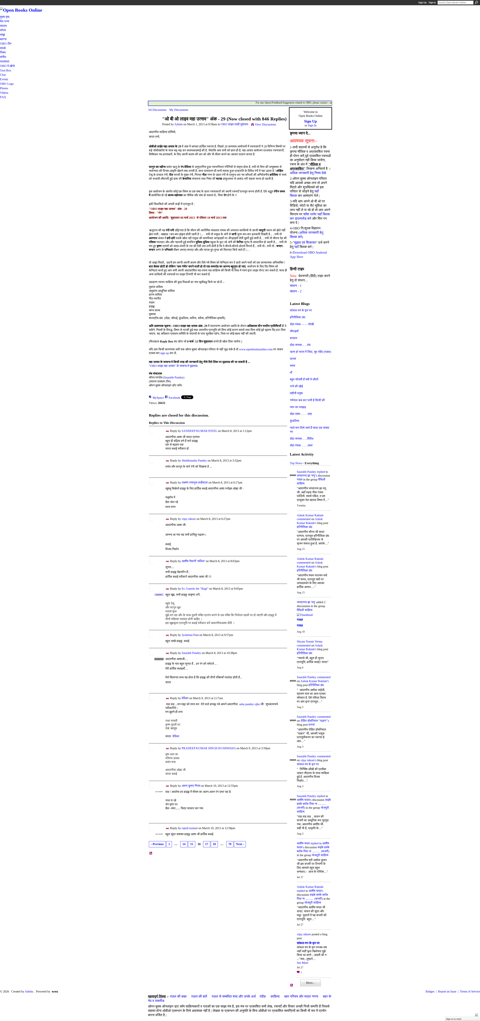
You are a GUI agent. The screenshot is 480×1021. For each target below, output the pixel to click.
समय (292, 365)
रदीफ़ (263, 996)
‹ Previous (157, 844)
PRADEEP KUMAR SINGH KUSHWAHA (209, 748)
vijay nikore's (308, 760)
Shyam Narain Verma (309, 641)
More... (310, 982)
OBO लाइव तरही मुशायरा (234, 124)
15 (191, 844)
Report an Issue (447, 991)
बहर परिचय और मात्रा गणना (301, 996)
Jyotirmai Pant (190, 635)
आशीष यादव (303, 843)
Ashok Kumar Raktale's (314, 681)
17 (206, 844)
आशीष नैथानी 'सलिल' (193, 561)
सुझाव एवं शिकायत (305, 242)
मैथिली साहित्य (304, 610)
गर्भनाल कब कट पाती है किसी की (307, 400)
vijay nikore (189, 518)
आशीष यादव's (304, 799)
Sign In (432, 2)
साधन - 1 (296, 286)
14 (183, 844)
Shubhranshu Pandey (194, 460)
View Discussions (265, 124)
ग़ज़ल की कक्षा (178, 996)
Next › (240, 844)
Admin (178, 124)
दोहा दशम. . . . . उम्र (301, 413)
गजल (299, 479)
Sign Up (422, 2)
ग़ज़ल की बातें (199, 996)
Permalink (167, 431)
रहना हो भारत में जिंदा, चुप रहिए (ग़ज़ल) (310, 351)
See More (302, 962)
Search (476, 2)
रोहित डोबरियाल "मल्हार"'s (315, 720)
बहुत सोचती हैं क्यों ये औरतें (304, 379)
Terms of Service (470, 991)
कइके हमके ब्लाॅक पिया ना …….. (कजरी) (314, 803)
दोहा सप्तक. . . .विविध (301, 438)
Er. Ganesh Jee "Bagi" (195, 588)
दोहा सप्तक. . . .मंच (300, 344)
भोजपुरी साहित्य (320, 855)
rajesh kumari (190, 828)
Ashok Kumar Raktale (310, 515)
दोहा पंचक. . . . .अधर (301, 445)
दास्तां (293, 358)
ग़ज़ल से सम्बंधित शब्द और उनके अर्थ (234, 996)
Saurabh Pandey (173, 377)
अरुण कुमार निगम (191, 785)
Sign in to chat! (453, 1019)
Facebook (174, 397)
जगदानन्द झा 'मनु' (306, 602)
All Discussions (157, 109)
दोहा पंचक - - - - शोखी (302, 324)
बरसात (293, 338)
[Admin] (154, 126)
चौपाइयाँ (294, 331)
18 (214, 844)
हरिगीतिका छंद (297, 317)
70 (229, 844)
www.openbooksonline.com (255, 349)
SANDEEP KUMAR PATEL (199, 430)
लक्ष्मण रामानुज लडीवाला (195, 482)
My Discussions (178, 109)
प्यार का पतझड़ (298, 407)
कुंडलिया (294, 420)
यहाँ (296, 247)
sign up (164, 353)
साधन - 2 (296, 291)
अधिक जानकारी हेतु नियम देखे (308, 173)
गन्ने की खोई (296, 386)
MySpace (158, 397)
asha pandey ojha (249, 704)
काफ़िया (275, 996)
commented (303, 519)
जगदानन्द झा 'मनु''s (307, 475)
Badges (430, 991)
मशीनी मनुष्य (296, 393)
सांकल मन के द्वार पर (301, 310)
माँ (291, 372)
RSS (151, 853)
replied (321, 471)
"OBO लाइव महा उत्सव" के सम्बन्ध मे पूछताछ (173, 365)
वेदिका (185, 698)
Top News (296, 463)
